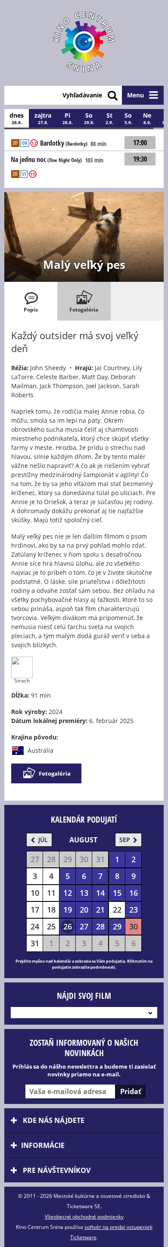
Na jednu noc (46, 160)
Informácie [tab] (43, 1145)
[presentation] (30, 301)
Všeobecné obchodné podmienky (84, 1216)
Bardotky (63, 143)
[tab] (30, 301)
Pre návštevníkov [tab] (55, 1170)
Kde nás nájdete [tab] (52, 1120)
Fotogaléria (55, 773)
